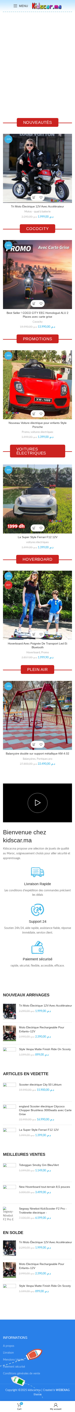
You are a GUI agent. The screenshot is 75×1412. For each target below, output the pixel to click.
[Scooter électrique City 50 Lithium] (9, 1090)
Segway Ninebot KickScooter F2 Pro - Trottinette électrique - (43, 1210)
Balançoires (29, 759)
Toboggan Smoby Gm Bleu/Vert (39, 1165)
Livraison (8, 1352)
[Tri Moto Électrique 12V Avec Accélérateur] (9, 1011)
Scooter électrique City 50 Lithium (40, 1084)
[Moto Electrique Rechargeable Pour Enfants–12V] (9, 1033)
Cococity (38, 321)
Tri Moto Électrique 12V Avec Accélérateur (37, 206)
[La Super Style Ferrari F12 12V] (9, 1136)
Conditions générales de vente (21, 1373)
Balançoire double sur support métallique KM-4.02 (37, 753)
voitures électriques (42, 432)
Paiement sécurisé (14, 1366)
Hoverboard (33, 652)
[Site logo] (47, 5)
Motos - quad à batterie (37, 211)
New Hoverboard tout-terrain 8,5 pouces (44, 1186)
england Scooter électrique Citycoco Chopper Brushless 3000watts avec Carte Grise (45, 1110)
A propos (8, 1346)
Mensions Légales (13, 1359)
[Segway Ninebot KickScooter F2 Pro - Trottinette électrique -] (9, 1214)
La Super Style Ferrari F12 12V (37, 537)
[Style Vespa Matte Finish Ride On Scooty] (9, 1055)
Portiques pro (44, 759)
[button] (34, 197)
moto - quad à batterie (26, 86)
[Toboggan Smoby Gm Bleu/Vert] (9, 1171)
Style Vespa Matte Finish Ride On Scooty (45, 1049)
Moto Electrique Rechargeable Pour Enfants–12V (41, 1029)
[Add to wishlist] (41, 197)
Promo (25, 432)
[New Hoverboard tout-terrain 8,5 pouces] (9, 1193)
